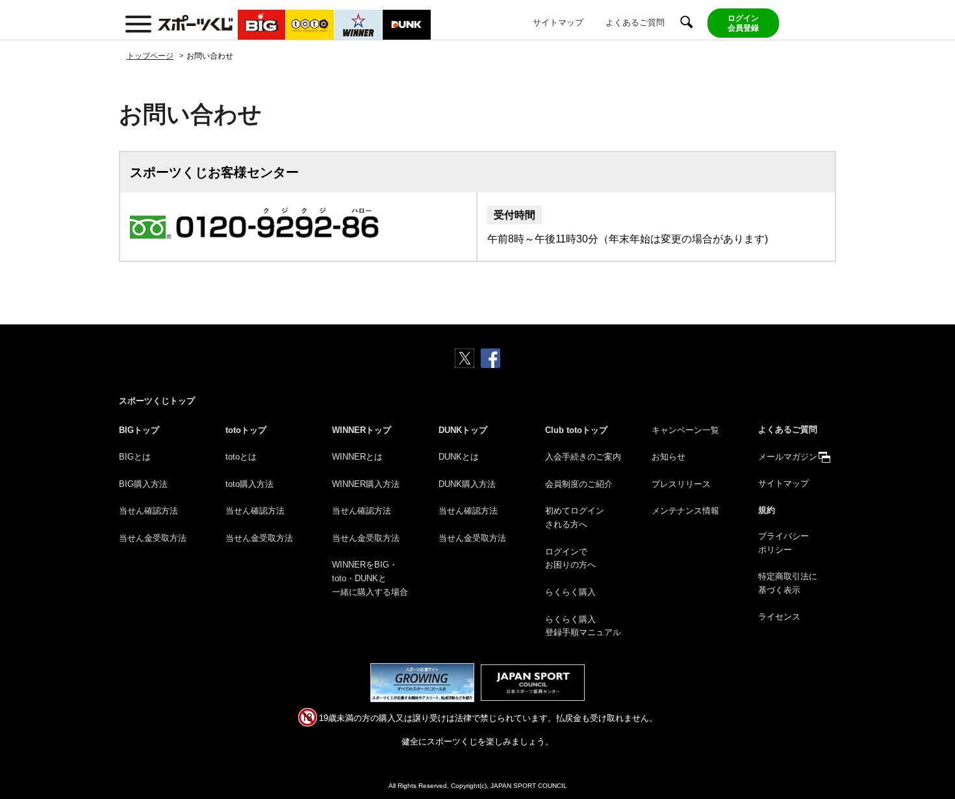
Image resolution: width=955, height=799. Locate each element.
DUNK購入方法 (467, 484)
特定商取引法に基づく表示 (787, 583)
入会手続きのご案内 (583, 457)
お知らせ (668, 457)
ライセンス (779, 617)
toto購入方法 (249, 484)
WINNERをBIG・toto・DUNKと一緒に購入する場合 (370, 578)
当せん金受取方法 (152, 538)
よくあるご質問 (635, 22)
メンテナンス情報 (685, 511)
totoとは (241, 457)
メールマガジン (787, 457)
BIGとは (135, 457)
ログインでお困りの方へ (570, 558)
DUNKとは (459, 457)
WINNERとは (357, 457)
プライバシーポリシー (783, 543)
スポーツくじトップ (157, 401)
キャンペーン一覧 (685, 430)
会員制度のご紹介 (579, 484)
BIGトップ (139, 430)
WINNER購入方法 (366, 484)
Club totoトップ (576, 430)
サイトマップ (558, 22)
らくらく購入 (570, 592)
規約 (766, 510)
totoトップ (245, 430)
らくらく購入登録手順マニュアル (583, 626)
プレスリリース (681, 484)
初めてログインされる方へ (574, 517)
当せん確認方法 (148, 511)
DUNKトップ (463, 430)
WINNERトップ (361, 430)
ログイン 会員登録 (743, 23)
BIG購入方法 (143, 484)
